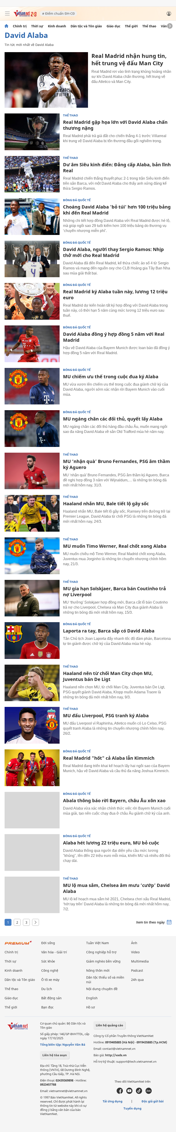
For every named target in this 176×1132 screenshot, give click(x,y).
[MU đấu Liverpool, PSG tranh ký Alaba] (32, 725)
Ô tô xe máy (50, 979)
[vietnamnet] (25, 15)
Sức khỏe (48, 961)
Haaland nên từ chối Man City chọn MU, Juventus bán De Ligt (108, 676)
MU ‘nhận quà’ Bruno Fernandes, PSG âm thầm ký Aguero (116, 464)
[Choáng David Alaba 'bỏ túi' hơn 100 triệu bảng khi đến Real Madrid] (32, 216)
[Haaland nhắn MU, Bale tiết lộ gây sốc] (32, 513)
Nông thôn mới (98, 970)
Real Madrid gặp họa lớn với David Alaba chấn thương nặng (115, 125)
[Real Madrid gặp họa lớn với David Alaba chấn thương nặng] (32, 131)
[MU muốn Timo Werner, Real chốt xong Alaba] (32, 555)
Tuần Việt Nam (97, 943)
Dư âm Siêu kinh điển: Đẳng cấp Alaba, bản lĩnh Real (117, 167)
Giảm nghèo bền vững (103, 961)
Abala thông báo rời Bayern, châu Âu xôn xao (114, 800)
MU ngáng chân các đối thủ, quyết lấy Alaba (112, 419)
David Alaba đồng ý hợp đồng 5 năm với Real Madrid (113, 337)
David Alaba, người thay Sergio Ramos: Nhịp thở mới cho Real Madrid (113, 252)
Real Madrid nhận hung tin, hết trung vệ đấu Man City (129, 59)
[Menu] (7, 13)
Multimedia (140, 961)
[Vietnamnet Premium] (18, 945)
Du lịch (46, 989)
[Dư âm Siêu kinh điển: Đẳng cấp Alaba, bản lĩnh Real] (32, 174)
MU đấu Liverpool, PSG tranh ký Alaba (106, 715)
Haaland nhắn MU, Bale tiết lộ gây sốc (106, 503)
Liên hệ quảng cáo (109, 1025)
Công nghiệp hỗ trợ (101, 952)
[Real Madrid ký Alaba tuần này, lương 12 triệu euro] (32, 301)
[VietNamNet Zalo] (149, 1093)
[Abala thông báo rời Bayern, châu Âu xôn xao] (32, 810)
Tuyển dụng (132, 1108)
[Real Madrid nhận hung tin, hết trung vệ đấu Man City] (46, 80)
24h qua (137, 979)
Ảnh (134, 943)
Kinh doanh (57, 26)
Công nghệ (49, 970)
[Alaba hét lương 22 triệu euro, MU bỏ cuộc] (32, 852)
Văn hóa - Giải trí (54, 952)
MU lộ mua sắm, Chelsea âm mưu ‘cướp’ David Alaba (116, 888)
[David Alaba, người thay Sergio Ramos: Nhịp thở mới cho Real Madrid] (32, 259)
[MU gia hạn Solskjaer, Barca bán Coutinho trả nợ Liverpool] (32, 598)
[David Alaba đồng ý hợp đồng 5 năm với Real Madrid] (32, 343)
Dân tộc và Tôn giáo (86, 26)
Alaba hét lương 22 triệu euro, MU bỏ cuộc (111, 843)
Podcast (137, 970)
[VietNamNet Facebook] (120, 1093)
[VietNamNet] (6, 26)
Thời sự (37, 26)
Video (135, 952)
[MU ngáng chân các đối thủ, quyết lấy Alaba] (32, 428)
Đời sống (48, 943)
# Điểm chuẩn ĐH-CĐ (58, 13)
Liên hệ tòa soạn (54, 1055)
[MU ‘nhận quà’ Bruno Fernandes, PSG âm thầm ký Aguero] (32, 471)
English (92, 998)
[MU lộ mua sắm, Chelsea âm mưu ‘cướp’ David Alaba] (32, 895)
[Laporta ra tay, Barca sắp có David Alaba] (32, 640)
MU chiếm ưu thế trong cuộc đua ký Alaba (110, 376)
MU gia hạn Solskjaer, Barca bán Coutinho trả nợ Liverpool (114, 591)
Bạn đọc (47, 1007)
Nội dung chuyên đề (102, 989)
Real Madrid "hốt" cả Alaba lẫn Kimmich (108, 758)
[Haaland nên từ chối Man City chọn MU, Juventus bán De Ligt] (32, 683)
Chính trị (20, 26)
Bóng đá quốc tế (77, 200)
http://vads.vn (116, 1055)
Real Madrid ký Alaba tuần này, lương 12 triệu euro (115, 294)
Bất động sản (51, 998)
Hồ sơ (90, 1007)
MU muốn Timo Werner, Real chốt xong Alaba (114, 546)
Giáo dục (113, 26)
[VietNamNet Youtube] (129, 1093)
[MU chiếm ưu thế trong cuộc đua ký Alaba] (32, 386)
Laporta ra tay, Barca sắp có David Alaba (108, 631)
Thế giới (131, 26)
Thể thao (149, 26)
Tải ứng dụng (112, 1101)
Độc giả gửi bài (153, 1101)
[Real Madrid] (32, 767)
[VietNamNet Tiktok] (139, 1093)
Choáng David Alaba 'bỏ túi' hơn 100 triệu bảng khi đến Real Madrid (117, 210)
